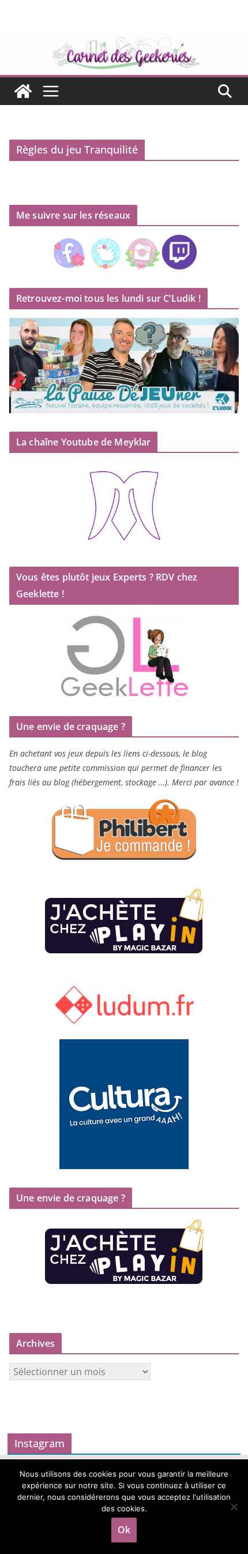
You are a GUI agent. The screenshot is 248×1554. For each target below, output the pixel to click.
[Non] (233, 1506)
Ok (124, 1529)
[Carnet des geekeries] (124, 41)
